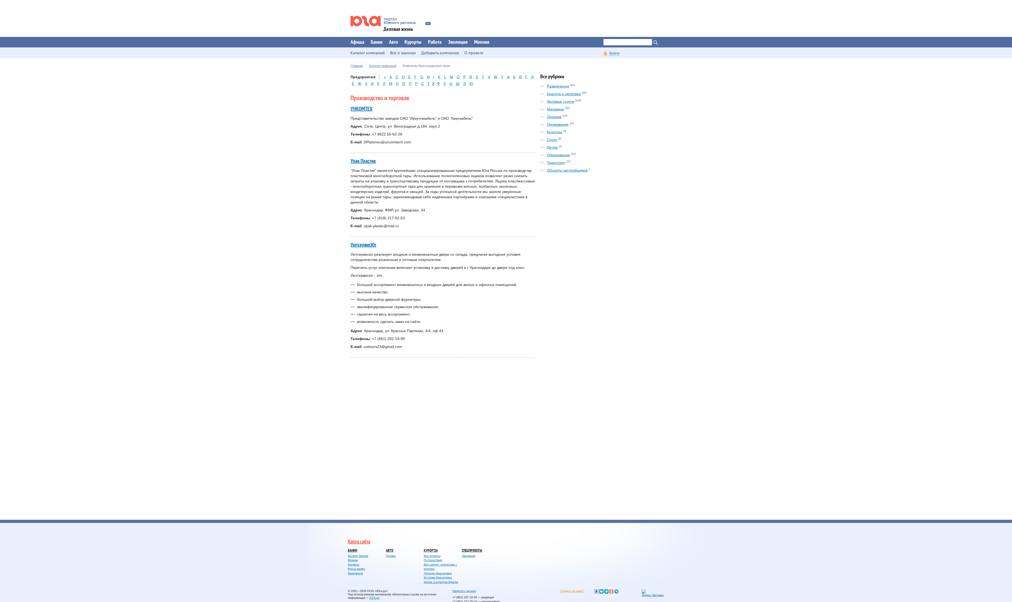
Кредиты (353, 564)
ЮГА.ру (374, 597)
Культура (554, 132)
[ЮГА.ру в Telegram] (616, 591)
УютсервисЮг (363, 245)
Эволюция (458, 42)
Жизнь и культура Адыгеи (441, 582)
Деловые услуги (560, 101)
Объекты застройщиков (567, 170)
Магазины (555, 109)
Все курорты (432, 555)
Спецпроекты (472, 550)
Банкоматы (355, 573)
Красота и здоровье (564, 94)
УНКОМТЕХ (362, 109)
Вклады (353, 560)
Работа (434, 42)
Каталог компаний (382, 66)
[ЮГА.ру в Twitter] (606, 591)
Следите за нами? (572, 591)
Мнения (481, 42)
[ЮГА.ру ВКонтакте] (596, 591)
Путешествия (433, 560)
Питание (554, 117)
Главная (357, 66)
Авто (393, 42)
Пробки (391, 555)
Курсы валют (356, 568)
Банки (376, 42)
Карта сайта (359, 542)
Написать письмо (464, 591)
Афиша (357, 42)
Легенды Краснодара (438, 573)
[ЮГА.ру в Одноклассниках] (611, 591)
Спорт (552, 140)
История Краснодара (438, 577)
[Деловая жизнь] (387, 21)
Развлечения (558, 86)
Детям (552, 147)
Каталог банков (358, 555)
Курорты (413, 42)
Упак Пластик (363, 161)
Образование (558, 155)
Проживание (557, 124)
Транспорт (556, 163)
